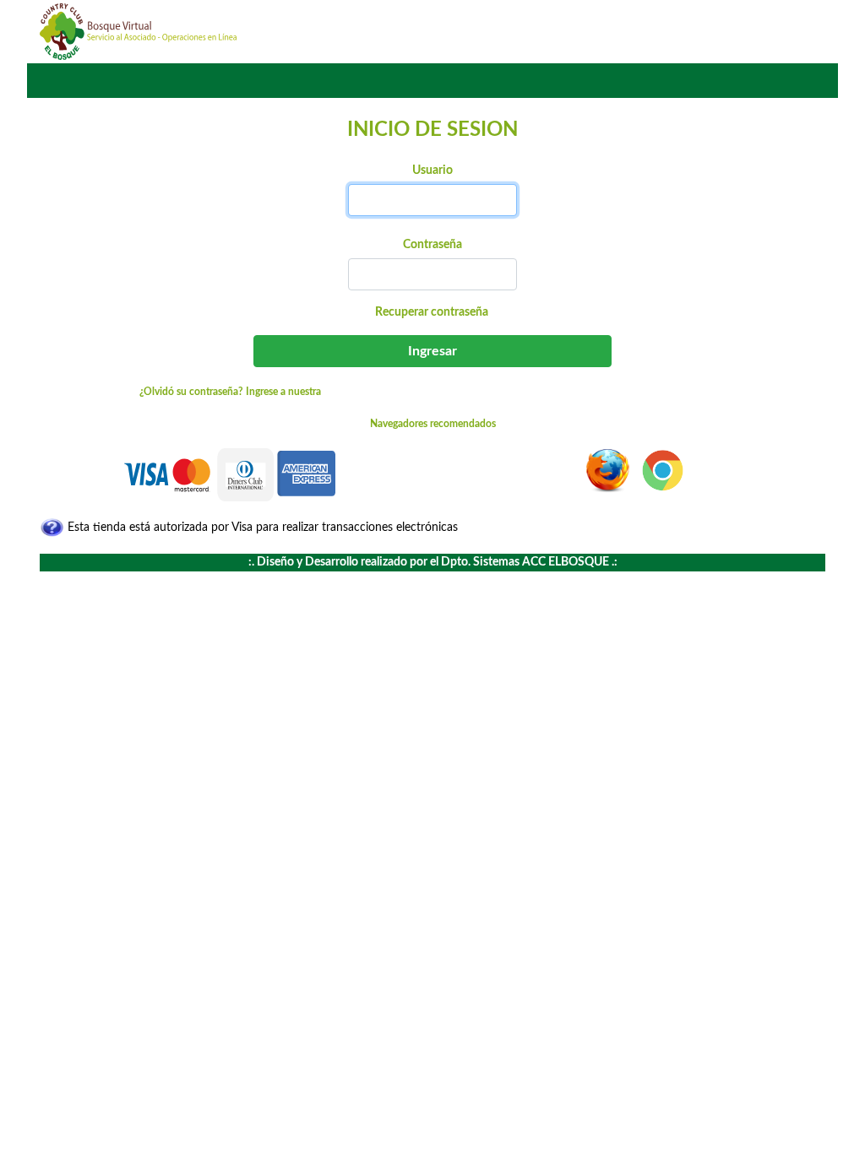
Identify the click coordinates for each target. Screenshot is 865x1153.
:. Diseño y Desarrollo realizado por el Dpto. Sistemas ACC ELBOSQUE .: (432, 562)
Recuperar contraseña (431, 312)
